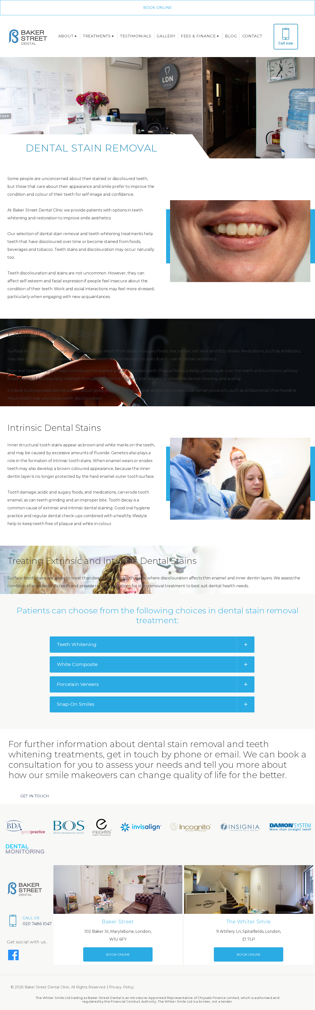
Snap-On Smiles (75, 704)
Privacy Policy (121, 987)
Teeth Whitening (76, 644)
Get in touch (34, 796)
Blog (231, 36)
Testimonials (135, 36)
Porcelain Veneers (78, 684)
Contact (252, 36)
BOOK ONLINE (157, 7)
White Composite (77, 664)
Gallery (166, 36)
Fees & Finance (198, 36)
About (66, 36)
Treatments (97, 36)
